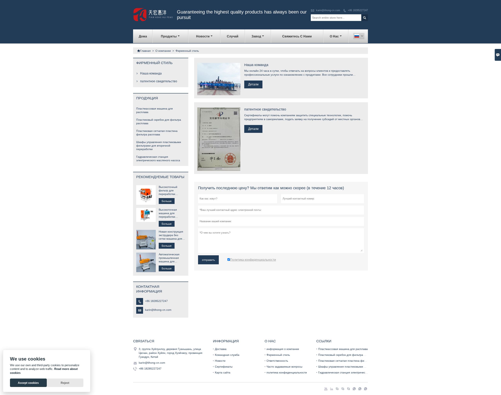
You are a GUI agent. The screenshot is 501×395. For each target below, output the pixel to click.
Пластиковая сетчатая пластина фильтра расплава (351, 360)
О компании (163, 50)
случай (232, 36)
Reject (65, 382)
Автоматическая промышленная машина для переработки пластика (169, 258)
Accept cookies (28, 382)
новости (203, 36)
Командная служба (227, 354)
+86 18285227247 (358, 10)
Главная (144, 50)
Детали (253, 84)
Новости (220, 360)
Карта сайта (222, 372)
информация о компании (283, 349)
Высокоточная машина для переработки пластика (168, 213)
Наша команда (151, 73)
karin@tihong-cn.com (328, 10)
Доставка (220, 349)
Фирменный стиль (278, 354)
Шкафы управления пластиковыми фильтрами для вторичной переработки (158, 145)
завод (256, 36)
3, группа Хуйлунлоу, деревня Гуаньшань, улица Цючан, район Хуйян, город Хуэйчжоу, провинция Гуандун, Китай (170, 352)
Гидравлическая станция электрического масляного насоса (356, 372)
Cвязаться (143, 341)
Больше (167, 201)
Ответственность (277, 360)
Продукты (169, 36)
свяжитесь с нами (297, 36)
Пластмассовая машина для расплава (343, 349)
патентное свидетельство (158, 81)
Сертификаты (223, 366)
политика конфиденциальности (287, 372)
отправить (208, 259)
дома (143, 36)
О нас (334, 36)
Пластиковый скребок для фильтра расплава (347, 354)
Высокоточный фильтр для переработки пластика (168, 190)
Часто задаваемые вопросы (284, 366)
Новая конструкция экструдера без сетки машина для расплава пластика (171, 235)
